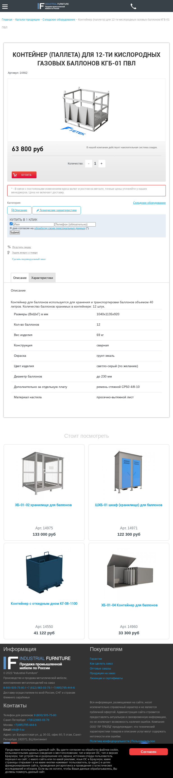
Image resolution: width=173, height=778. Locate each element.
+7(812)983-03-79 (38, 720)
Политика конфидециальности (109, 741)
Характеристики (42, 278)
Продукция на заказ (102, 673)
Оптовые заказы (100, 668)
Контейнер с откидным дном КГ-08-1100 (44, 604)
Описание (20, 210)
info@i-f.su (17, 729)
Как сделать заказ (101, 663)
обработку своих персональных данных (59, 228)
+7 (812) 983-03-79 (38, 687)
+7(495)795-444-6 (63, 687)
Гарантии (96, 658)
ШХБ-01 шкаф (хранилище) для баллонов (128, 505)
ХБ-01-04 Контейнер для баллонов (129, 605)
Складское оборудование (149, 202)
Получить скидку (21, 247)
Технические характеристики (58, 210)
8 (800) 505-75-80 (45, 715)
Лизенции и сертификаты (106, 678)
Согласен (148, 752)
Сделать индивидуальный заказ (29, 259)
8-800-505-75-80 (13, 687)
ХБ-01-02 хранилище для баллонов (43, 505)
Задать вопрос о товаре (25, 252)
